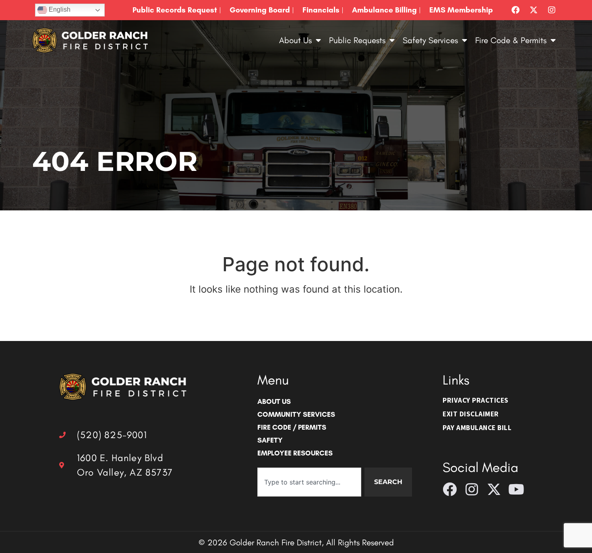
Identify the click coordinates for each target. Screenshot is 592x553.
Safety (270, 440)
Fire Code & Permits (510, 40)
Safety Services (430, 40)
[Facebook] (515, 10)
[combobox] (309, 482)
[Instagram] (552, 10)
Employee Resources (295, 453)
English (58, 9)
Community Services (296, 414)
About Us (295, 40)
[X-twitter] (534, 10)
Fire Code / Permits (291, 427)
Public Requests (357, 40)
